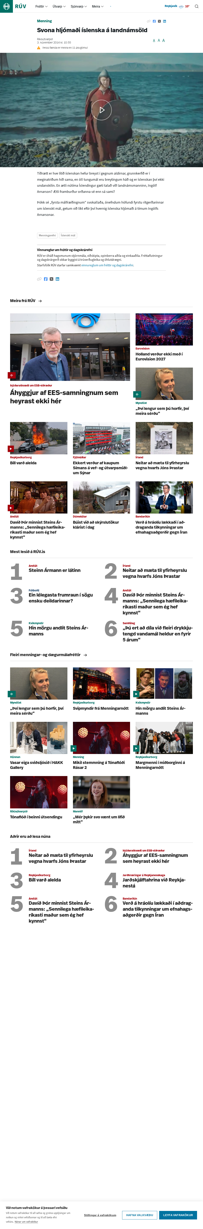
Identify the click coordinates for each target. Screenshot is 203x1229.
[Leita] (196, 6)
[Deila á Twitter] (159, 21)
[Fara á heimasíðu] (16, 6)
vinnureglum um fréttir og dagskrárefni (107, 265)
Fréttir (39, 6)
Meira (96, 6)
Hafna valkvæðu (139, 1215)
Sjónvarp (77, 6)
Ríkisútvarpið (45, 39)
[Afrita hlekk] (148, 21)
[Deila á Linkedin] (164, 21)
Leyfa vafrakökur (178, 1215)
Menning (44, 21)
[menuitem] (46, 6)
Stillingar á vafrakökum (100, 1215)
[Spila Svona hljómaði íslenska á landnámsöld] (101, 110)
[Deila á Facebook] (154, 21)
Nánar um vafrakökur (26, 1221)
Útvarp (57, 6)
